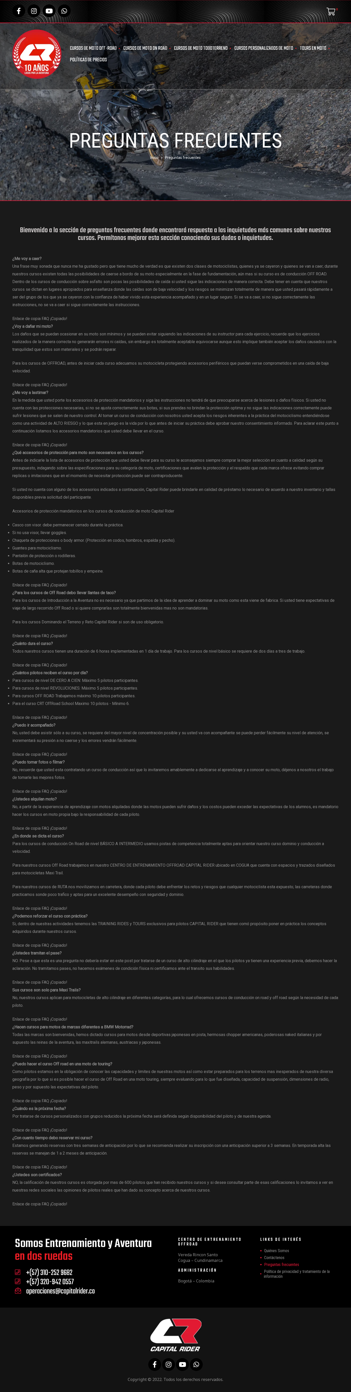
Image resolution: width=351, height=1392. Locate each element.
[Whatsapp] (64, 10)
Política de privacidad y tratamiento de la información (297, 1274)
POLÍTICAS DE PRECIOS (88, 60)
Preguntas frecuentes (281, 1264)
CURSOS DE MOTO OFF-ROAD (93, 48)
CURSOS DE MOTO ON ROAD (145, 48)
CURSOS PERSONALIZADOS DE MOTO (263, 48)
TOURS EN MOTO (313, 48)
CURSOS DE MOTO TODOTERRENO (201, 48)
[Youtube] (49, 10)
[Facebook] (18, 10)
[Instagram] (33, 10)
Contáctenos (274, 1257)
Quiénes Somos (276, 1250)
